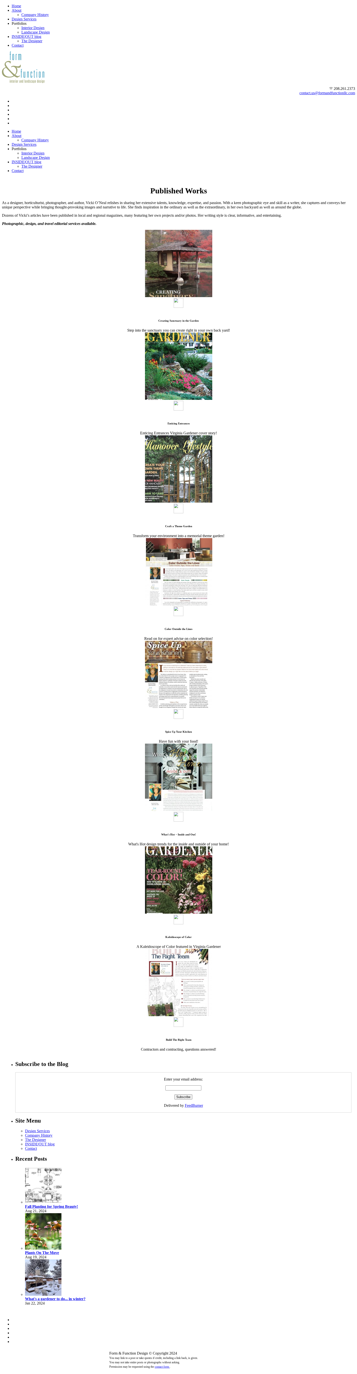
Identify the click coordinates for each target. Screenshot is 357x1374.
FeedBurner (194, 1105)
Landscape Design (35, 32)
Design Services (24, 19)
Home (16, 6)
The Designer (31, 41)
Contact (18, 45)
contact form (162, 1366)
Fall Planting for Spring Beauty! (51, 1206)
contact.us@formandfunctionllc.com (327, 93)
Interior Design (32, 28)
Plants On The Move (42, 1253)
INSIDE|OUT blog (26, 36)
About (16, 10)
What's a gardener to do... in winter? (55, 1299)
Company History (35, 15)
